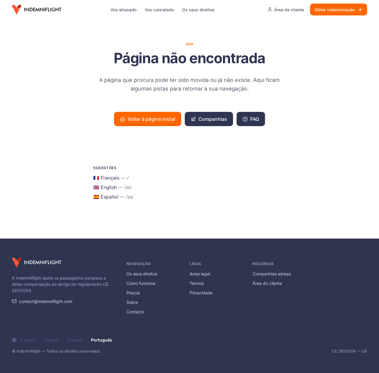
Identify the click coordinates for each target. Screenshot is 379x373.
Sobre (132, 302)
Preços (133, 292)
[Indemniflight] (36, 262)
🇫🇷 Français (111, 178)
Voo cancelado (159, 9)
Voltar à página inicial (151, 119)
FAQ (254, 119)
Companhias (212, 119)
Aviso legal (200, 273)
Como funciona (140, 283)
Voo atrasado (123, 9)
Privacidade (201, 292)
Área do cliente (267, 283)
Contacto (135, 311)
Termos (197, 283)
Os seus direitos (198, 9)
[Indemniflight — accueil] (36, 9)
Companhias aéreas (272, 273)
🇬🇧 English (112, 187)
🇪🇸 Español (113, 197)
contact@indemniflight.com (45, 301)
